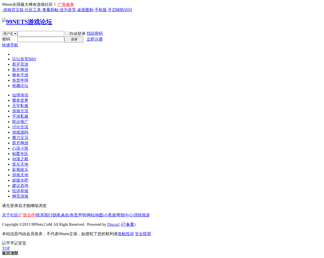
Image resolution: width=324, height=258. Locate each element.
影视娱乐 (20, 169)
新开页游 (20, 64)
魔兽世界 (20, 100)
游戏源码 (20, 132)
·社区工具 (32, 10)
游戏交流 (20, 111)
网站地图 (95, 215)
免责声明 (78, 215)
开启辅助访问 (120, 10)
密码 (6, 39)
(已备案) (128, 224)
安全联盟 (143, 234)
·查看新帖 (49, 10)
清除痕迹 (142, 215)
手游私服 (20, 116)
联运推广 (20, 121)
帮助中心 (125, 215)
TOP (6, 248)
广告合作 (27, 215)
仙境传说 (20, 95)
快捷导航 (10, 45)
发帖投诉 (126, 234)
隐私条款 (61, 215)
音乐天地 (20, 164)
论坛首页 (24, 59)
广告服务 (66, 4)
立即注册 (95, 39)
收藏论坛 (20, 85)
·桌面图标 (84, 10)
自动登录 (77, 33)
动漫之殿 (20, 159)
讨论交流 (20, 127)
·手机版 (100, 10)
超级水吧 (20, 180)
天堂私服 (20, 106)
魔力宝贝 (20, 137)
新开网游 (20, 69)
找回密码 (95, 33)
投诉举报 (20, 191)
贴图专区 (20, 153)
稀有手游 (20, 75)
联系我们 (44, 215)
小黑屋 (110, 215)
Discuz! (113, 224)
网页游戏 (20, 196)
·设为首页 (67, 10)
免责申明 (20, 80)
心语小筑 (20, 148)
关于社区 (10, 215)
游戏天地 (20, 175)
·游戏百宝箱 (13, 10)
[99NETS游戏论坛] (27, 22)
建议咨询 (20, 185)
